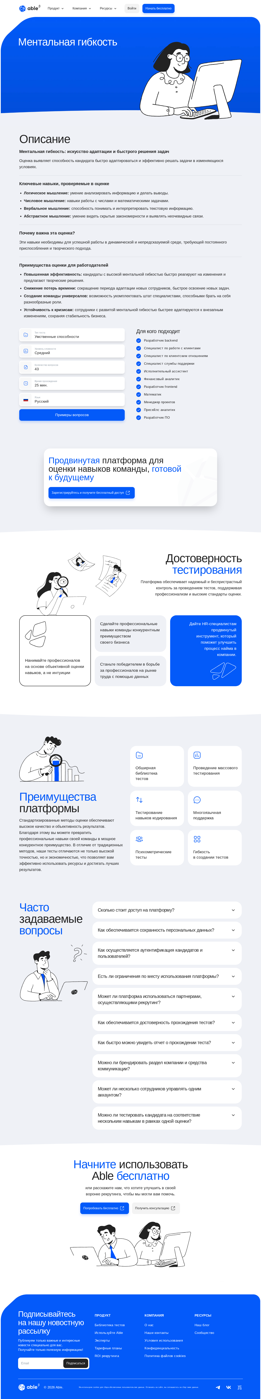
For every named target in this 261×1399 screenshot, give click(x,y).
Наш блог (202, 1325)
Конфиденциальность (162, 1348)
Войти (132, 8)
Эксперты (102, 1340)
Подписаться (75, 1363)
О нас (149, 1325)
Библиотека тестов (110, 1325)
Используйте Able (109, 1333)
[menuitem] (56, 8)
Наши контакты (157, 1333)
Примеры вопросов (72, 415)
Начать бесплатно (158, 8)
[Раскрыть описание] (233, 910)
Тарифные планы (108, 1348)
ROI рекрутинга (107, 1356)
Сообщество (204, 1333)
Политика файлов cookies (165, 1356)
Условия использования (164, 1340)
